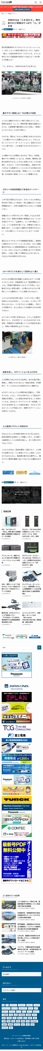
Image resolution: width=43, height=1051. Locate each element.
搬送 (35, 1018)
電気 (11, 1028)
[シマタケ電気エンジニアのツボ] (21, 474)
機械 (8, 1021)
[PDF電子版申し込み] (21, 37)
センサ (30, 1008)
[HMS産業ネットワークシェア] (17, 752)
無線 (23, 1021)
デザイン (4, 1011)
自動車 (4, 1024)
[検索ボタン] (35, 2)
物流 (27, 1021)
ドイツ (18, 1011)
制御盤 (28, 1015)
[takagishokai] (17, 723)
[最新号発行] (17, 882)
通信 (27, 1024)
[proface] (8, 474)
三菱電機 (4, 1015)
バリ (24, 1011)
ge (3, 1005)
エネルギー (22, 1005)
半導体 (9, 1018)
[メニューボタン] (40, 2)
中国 (11, 1015)
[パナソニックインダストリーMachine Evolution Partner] (17, 813)
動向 (3, 1018)
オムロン (29, 1005)
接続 (30, 1018)
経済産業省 (34, 1021)
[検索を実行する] (39, 647)
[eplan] (17, 701)
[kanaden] (17, 763)
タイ (36, 1008)
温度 (18, 1021)
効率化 (34, 1015)
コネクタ (36, 1005)
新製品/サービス (8, 29)
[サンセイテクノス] (34, 474)
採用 (25, 1018)
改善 (3, 1021)
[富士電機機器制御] (34, 637)
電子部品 (4, 1028)
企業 (15, 1015)
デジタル (12, 1011)
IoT (7, 1005)
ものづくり (13, 1005)
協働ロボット (22, 29)
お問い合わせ (21, 1041)
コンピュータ (6, 1008)
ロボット (36, 1011)
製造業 (10, 1024)
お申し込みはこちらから (22, 9)
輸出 (23, 1024)
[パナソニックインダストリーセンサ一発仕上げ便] (17, 677)
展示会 (20, 1018)
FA (16, 29)
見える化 (16, 1024)
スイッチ (14, 1008)
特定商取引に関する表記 (32, 1038)
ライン (29, 1011)
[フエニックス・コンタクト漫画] (21, 637)
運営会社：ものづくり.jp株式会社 (14, 1038)
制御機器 (21, 1015)
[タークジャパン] (17, 802)
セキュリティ (22, 1008)
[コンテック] (8, 638)
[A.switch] (17, 712)
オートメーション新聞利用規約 (21, 1036)
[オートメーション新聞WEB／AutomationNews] (6, 2)
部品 (32, 1024)
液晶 (13, 1021)
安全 (14, 1018)
